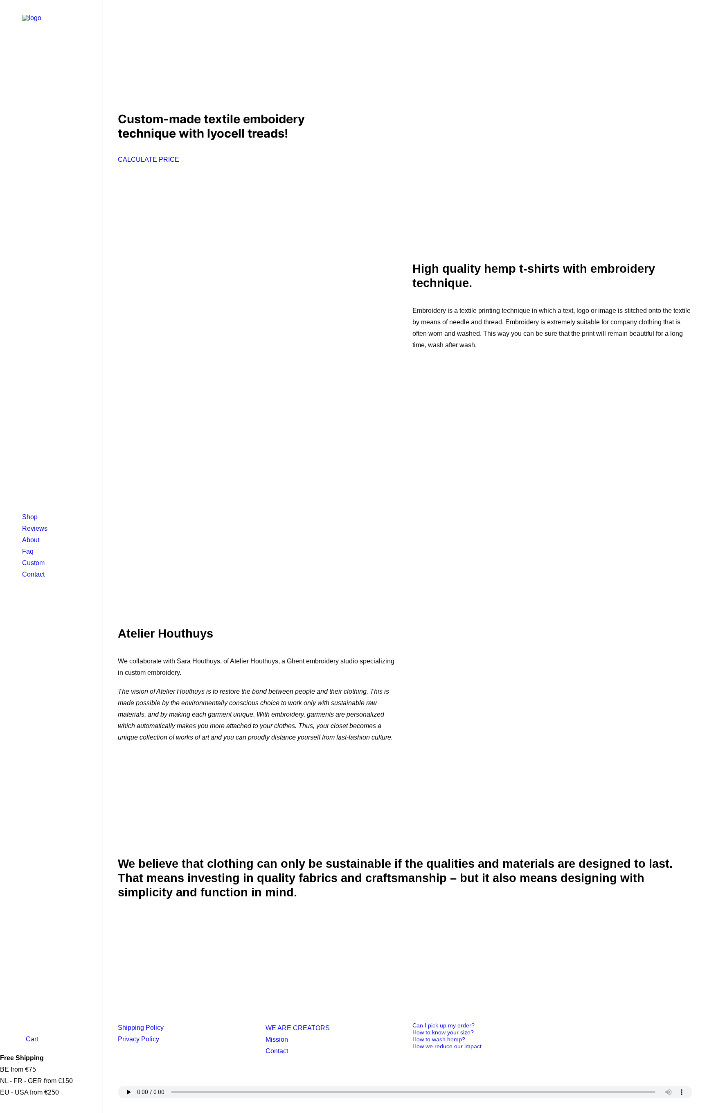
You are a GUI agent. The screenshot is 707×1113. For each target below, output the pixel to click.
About (30, 539)
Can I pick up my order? (443, 1025)
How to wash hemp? (438, 1039)
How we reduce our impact (447, 1046)
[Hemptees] (51, 37)
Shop (30, 517)
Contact (33, 574)
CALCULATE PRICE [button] (148, 159)
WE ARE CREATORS (298, 1028)
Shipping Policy (141, 1027)
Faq (28, 551)
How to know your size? (443, 1032)
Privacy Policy (138, 1039)
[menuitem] (51, 517)
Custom (33, 562)
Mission (277, 1039)
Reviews (34, 528)
